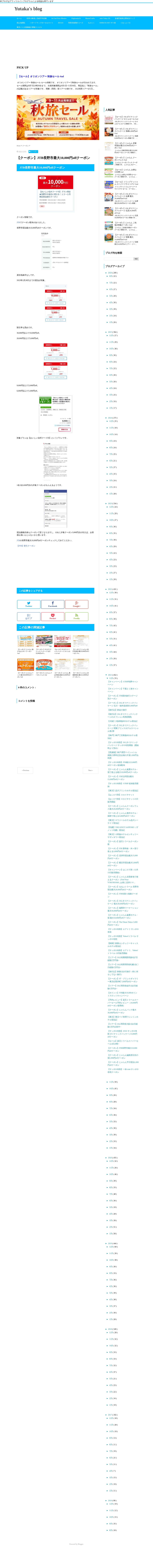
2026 (110, 273)
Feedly (77, 618)
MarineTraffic (90, 18)
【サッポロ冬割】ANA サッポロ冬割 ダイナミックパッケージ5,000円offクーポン (122, 1034)
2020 (110, 1158)
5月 (111, 296)
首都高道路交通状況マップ (125, 18)
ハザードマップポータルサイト (41, 23)
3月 (111, 309)
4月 (111, 302)
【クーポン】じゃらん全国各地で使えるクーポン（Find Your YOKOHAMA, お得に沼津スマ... (123, 880)
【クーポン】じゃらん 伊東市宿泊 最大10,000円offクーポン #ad (126, 145)
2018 (110, 1329)
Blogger (80, 1544)
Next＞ (90, 770)
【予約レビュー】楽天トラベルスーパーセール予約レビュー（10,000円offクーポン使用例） (123, 1003)
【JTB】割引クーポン (26, 546)
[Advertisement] (58, 49)
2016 (110, 1500)
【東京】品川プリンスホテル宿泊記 (123, 791)
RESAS (60, 23)
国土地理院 (21, 23)
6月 (111, 289)
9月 (111, 355)
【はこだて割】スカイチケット (121, 795)
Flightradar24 (76, 18)
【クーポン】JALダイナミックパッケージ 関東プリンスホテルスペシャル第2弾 (123, 728)
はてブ (28, 616)
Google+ (77, 606)
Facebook (52, 606)
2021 (110, 675)
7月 (111, 283)
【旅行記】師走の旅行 (117, 710)
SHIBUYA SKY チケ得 (107, 23)
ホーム (19, 18)
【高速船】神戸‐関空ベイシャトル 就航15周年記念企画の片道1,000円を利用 (123, 755)
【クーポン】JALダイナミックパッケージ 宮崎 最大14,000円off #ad (126, 237)
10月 (111, 349)
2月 (111, 316)
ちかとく (91, 23)
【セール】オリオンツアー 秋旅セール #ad (41, 76)
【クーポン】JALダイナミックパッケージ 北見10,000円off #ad (126, 210)
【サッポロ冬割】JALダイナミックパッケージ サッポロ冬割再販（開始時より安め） (123, 745)
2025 (110, 332)
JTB (18, 222)
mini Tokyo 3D (105, 18)
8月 (111, 276)
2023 (110, 503)
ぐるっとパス (125, 23)
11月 (111, 342)
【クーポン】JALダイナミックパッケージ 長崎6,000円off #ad (126, 131)
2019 (110, 1243)
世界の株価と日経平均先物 (37, 18)
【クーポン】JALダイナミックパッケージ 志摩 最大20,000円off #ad (126, 196)
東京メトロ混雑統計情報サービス (29, 27)
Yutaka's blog (28, 8)
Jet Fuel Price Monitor (59, 18)
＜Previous (25, 770)
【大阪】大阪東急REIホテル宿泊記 (122, 721)
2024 (110, 418)
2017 (110, 1415)
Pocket (53, 618)
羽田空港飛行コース (75, 23)
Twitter (28, 606)
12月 (111, 335)
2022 (110, 589)
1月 (111, 322)
